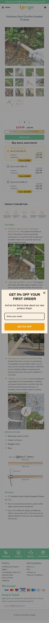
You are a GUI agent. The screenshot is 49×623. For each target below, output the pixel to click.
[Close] (44, 293)
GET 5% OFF (24, 326)
